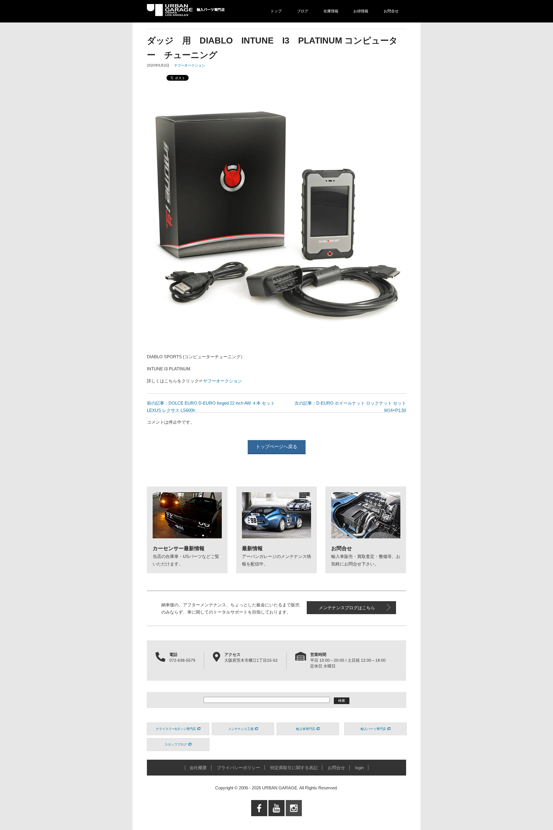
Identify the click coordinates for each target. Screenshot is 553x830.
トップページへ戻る (276, 446)
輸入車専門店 (305, 729)
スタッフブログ (176, 744)
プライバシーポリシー (238, 767)
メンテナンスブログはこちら (347, 607)
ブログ (302, 11)
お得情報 (360, 11)
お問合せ (391, 11)
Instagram (294, 819)
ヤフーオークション (189, 65)
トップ (276, 11)
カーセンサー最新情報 (178, 548)
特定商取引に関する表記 (294, 767)
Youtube (276, 819)
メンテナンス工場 (240, 729)
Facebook (259, 819)
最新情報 (252, 548)
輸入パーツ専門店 (373, 729)
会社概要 (198, 767)
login (359, 767)
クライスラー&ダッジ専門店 (176, 729)
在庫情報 (330, 11)
